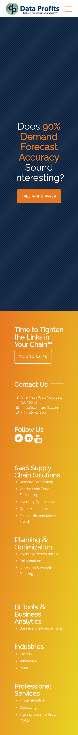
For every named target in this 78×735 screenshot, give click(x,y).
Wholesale (28, 661)
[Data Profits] (32, 8)
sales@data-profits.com (40, 408)
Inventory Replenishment (40, 554)
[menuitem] (66, 8)
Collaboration (30, 561)
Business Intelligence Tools (41, 628)
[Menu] (66, 8)
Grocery (26, 654)
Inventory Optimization (38, 502)
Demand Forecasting (36, 482)
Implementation (32, 700)
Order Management (35, 509)
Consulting (28, 707)
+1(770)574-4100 (34, 413)
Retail (24, 668)
